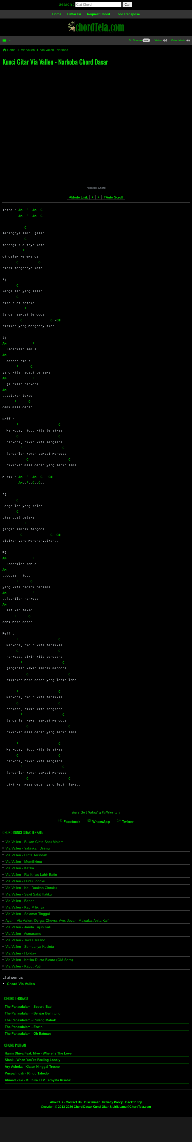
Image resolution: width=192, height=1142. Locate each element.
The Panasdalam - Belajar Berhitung (32, 1013)
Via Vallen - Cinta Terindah (26, 855)
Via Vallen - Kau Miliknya (25, 907)
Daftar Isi (74, 14)
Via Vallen (28, 50)
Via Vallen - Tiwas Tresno (25, 940)
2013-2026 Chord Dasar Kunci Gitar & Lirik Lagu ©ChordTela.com (104, 1106)
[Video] (165, 41)
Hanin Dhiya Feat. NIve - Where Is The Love (38, 1053)
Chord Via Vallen (21, 984)
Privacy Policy (112, 1102)
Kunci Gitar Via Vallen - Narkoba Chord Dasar (55, 61)
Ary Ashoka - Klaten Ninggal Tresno (32, 1066)
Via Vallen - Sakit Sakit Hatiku (29, 894)
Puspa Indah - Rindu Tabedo (27, 1073)
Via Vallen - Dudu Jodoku (25, 881)
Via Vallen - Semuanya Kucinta (30, 946)
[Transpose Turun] (93, 197)
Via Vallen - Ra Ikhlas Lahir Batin (31, 874)
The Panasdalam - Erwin (23, 1026)
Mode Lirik (79, 197)
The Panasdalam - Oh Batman (28, 1033)
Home (56, 14)
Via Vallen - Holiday (21, 953)
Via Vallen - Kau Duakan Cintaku (31, 888)
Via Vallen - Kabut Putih (24, 966)
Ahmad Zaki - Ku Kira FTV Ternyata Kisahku (38, 1080)
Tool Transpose (128, 14)
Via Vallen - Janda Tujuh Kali (28, 927)
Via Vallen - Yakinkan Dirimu (28, 848)
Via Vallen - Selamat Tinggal (28, 914)
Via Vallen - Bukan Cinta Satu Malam (35, 842)
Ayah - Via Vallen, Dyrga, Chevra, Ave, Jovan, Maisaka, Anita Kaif (57, 920)
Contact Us (74, 1102)
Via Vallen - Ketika (20, 868)
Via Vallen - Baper (20, 901)
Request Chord (98, 14)
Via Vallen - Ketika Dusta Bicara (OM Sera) (39, 960)
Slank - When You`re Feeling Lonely (32, 1060)
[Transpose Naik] (99, 197)
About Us (56, 1102)
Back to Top (133, 1102)
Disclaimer (92, 1102)
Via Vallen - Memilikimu (24, 862)
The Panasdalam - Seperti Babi (28, 1006)
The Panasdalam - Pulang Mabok (30, 1020)
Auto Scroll (114, 197)
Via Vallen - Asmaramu (23, 934)
